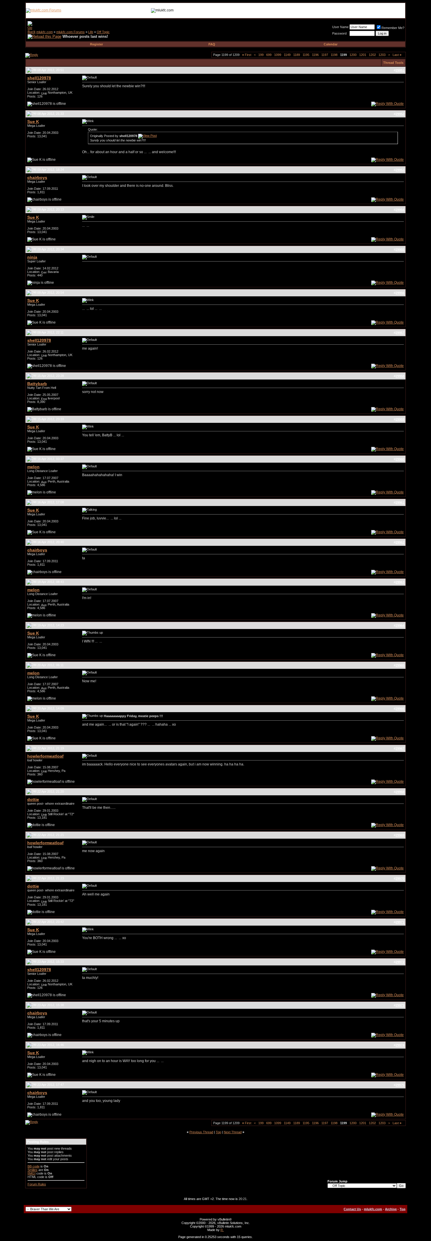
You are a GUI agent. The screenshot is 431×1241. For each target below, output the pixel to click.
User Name (340, 27)
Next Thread (233, 1132)
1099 (277, 55)
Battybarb (37, 383)
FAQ (211, 44)
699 (269, 55)
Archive (391, 1209)
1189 (296, 55)
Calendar (330, 44)
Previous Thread (201, 1132)
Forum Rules (37, 1184)
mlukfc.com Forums (70, 32)
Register (96, 44)
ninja (32, 257)
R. (222, 1230)
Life (90, 32)
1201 (362, 55)
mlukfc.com (44, 32)
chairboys (37, 177)
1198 (334, 55)
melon (33, 466)
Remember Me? (392, 28)
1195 (306, 55)
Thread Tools (393, 62)
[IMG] (31, 1173)
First (246, 55)
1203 (382, 55)
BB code (34, 1166)
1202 (372, 55)
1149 (287, 55)
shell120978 (39, 78)
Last (397, 55)
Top (218, 1132)
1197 (324, 55)
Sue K (33, 121)
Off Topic (103, 32)
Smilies (33, 1170)
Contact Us (352, 1209)
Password (339, 33)
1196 (315, 55)
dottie (33, 799)
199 (261, 55)
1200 (353, 55)
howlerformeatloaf (45, 756)
